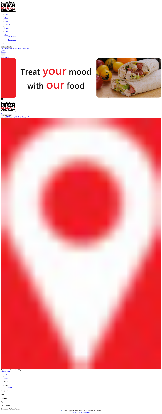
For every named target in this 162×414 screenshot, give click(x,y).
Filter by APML (5, 371)
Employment (12, 40)
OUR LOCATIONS (6, 46)
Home (6, 14)
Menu (6, 18)
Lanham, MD (5, 48)
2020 (8, 386)
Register (7, 57)
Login (2, 57)
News (6, 31)
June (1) (10, 387)
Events (6, 28)
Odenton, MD (13, 48)
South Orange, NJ (23, 48)
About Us (7, 24)
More (6, 35)
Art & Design (12, 36)
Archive (6, 378)
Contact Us (7, 21)
